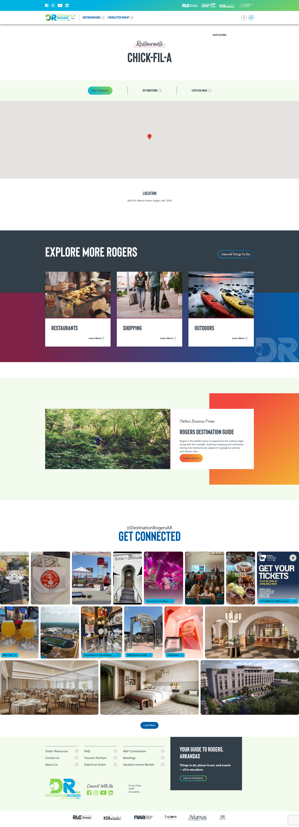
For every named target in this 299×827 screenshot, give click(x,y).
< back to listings (219, 35)
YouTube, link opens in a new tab (60, 5)
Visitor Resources (56, 751)
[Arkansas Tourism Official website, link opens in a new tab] (198, 817)
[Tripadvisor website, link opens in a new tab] (222, 817)
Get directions (150, 90)
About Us (51, 764)
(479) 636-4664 (199, 90)
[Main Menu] (251, 17)
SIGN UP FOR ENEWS (193, 778)
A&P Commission (134, 751)
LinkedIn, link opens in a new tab (67, 5)
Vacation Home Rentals (138, 764)
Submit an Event (95, 764)
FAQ (87, 751)
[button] (149, 137)
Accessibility (134, 792)
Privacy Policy (135, 785)
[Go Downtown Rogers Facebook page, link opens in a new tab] (113, 817)
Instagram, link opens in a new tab (53, 5)
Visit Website (100, 90)
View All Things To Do (235, 254)
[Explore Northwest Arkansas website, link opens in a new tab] (171, 817)
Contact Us (52, 758)
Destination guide (91, 17)
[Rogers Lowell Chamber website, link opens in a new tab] (82, 817)
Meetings (129, 758)
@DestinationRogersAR (149, 527)
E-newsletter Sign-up (118, 17)
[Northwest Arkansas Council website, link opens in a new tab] (143, 817)
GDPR (131, 788)
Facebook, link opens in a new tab (46, 5)
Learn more (191, 458)
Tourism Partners (95, 758)
